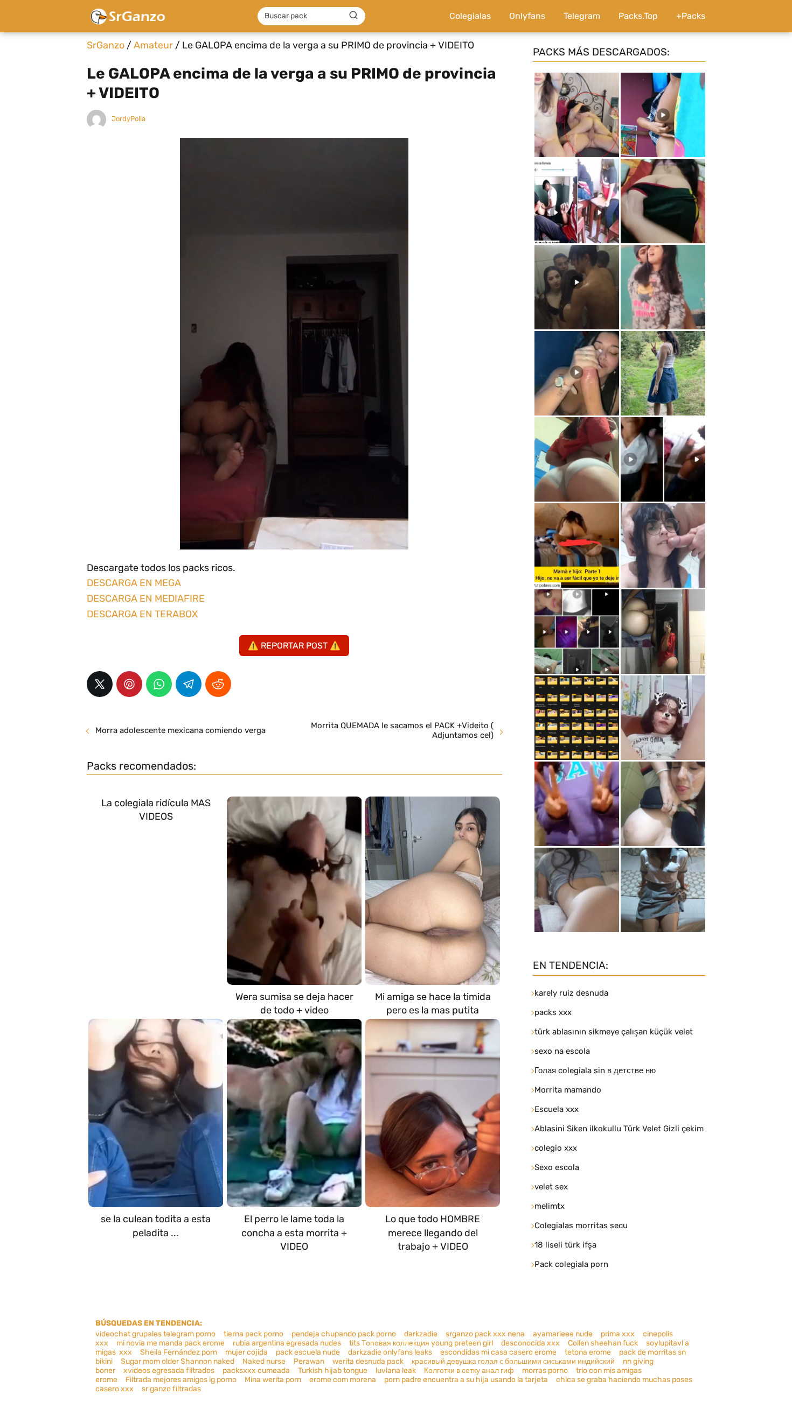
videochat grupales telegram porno (155, 1333)
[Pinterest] (129, 684)
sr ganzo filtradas (171, 1388)
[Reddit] (218, 684)
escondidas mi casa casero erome (498, 1352)
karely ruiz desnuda (571, 993)
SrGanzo (105, 45)
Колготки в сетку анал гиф (469, 1370)
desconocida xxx (530, 1343)
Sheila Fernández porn (178, 1352)
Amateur (153, 45)
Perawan (309, 1361)
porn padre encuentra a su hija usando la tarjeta (466, 1379)
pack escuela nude (308, 1352)
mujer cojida (246, 1352)
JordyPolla (128, 119)
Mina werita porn (273, 1379)
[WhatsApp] (159, 684)
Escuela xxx (556, 1109)
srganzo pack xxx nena (485, 1333)
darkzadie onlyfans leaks (390, 1352)
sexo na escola (562, 1051)
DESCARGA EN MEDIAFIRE (146, 598)
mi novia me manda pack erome (170, 1343)
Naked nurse (264, 1361)
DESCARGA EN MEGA (134, 583)
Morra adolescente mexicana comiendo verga (180, 730)
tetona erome (588, 1352)
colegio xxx (555, 1148)
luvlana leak (396, 1370)
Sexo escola (556, 1167)
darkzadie (420, 1333)
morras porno (545, 1370)
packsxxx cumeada (256, 1370)
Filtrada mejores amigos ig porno (181, 1379)
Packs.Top (638, 16)
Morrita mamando (567, 1090)
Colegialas (470, 16)
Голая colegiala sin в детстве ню (595, 1070)
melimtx (549, 1206)
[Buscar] (353, 15)
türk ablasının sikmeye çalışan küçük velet (613, 1032)
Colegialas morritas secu (581, 1225)
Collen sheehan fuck (603, 1343)
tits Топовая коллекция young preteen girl (421, 1343)
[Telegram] (189, 684)
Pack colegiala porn (571, 1264)
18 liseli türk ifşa (565, 1245)
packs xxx (553, 1012)
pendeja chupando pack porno (343, 1333)
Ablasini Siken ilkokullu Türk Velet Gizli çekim (619, 1128)
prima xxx (618, 1333)
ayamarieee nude (563, 1333)
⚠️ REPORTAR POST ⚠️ (294, 645)
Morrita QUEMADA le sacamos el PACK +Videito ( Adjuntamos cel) (402, 730)
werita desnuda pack (368, 1361)
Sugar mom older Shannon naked (177, 1361)
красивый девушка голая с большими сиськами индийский (513, 1361)
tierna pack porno (253, 1333)
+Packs (690, 16)
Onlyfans (527, 16)
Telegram (582, 16)
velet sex (551, 1187)
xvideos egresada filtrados (168, 1370)
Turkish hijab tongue (332, 1370)
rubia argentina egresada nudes (287, 1343)
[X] (100, 684)
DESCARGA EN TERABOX (142, 614)
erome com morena (342, 1379)
